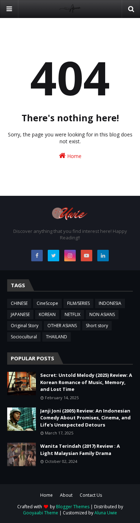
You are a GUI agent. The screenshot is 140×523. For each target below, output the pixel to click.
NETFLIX (72, 314)
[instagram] (70, 255)
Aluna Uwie (105, 513)
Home (73, 156)
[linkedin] (103, 255)
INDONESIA (110, 303)
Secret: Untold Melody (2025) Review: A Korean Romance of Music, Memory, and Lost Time (86, 382)
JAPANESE (20, 314)
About (66, 495)
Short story (97, 326)
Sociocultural (24, 337)
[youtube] (86, 255)
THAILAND (56, 337)
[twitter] (53, 255)
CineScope (47, 303)
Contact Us (91, 495)
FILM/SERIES (78, 303)
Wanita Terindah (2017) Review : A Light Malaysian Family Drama (80, 449)
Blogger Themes (72, 507)
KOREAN (47, 314)
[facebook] (37, 255)
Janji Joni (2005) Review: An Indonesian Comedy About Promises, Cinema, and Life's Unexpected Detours (85, 417)
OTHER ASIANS (62, 326)
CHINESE (19, 303)
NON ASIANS (102, 314)
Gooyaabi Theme (40, 513)
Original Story (24, 326)
